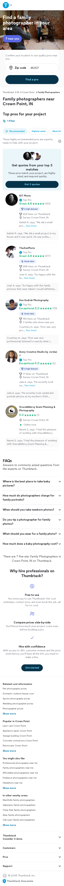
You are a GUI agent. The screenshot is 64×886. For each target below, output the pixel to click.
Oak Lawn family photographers (19, 820)
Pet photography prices (15, 688)
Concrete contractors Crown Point (20, 740)
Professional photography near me (20, 763)
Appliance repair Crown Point (17, 731)
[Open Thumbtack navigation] (7, 5)
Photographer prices (13, 708)
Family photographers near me (18, 768)
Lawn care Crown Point (14, 726)
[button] (25, 200)
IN (18, 92)
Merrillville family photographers (19, 800)
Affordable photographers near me (20, 773)
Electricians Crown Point (15, 745)
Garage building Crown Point (17, 736)
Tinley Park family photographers (19, 810)
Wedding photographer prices (18, 703)
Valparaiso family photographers (19, 805)
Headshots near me (12, 783)
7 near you (12, 38)
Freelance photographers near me (20, 778)
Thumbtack (8, 92)
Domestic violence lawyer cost (18, 693)
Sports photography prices (16, 698)
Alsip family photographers (16, 815)
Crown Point (28, 92)
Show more (9, 713)
